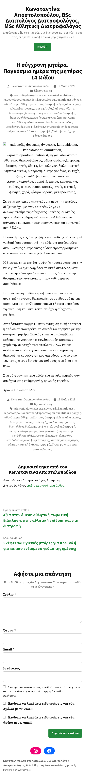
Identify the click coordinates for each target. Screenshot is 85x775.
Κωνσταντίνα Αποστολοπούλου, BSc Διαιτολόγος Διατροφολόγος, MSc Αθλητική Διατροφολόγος (42, 18)
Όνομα (9, 631)
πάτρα (40, 127)
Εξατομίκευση (43, 91)
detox (29, 95)
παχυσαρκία (52, 127)
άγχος (77, 100)
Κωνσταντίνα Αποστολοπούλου (30, 86)
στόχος (65, 127)
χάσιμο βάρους (42, 136)
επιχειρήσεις (37, 118)
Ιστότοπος (11, 668)
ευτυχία (51, 118)
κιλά (29, 122)
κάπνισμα (68, 118)
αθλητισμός (72, 104)
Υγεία (55, 131)
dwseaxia (51, 95)
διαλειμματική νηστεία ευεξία (43, 113)
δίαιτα (70, 108)
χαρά (73, 131)
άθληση (25, 104)
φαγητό (64, 131)
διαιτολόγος (16, 113)
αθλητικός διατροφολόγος (47, 104)
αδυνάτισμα (12, 104)
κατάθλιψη (19, 122)
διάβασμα (59, 108)
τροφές (46, 131)
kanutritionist (66, 95)
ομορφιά (29, 127)
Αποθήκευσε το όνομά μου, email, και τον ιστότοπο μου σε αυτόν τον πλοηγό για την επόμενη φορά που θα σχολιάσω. (41, 691)
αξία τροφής (25, 108)
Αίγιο (13, 108)
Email (8, 650)
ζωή (59, 118)
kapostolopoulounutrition (20, 100)
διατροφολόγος (19, 118)
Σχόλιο (9, 595)
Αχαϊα (48, 108)
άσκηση (39, 108)
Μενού (44, 46)
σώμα (11, 131)
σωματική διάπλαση (28, 131)
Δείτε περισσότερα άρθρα (45, 486)
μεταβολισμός (14, 127)
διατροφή (69, 113)
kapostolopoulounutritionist (55, 100)
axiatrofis (19, 95)
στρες (74, 127)
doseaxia (39, 95)
